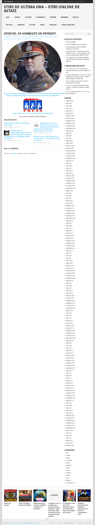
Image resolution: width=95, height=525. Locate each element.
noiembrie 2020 (70, 273)
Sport (42, 25)
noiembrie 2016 (70, 393)
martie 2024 (69, 173)
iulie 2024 (69, 163)
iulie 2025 (69, 133)
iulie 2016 (69, 403)
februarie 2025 (70, 146)
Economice (40, 17)
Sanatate (20, 25)
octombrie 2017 (70, 365)
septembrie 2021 (71, 248)
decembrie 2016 (70, 390)
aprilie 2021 (69, 260)
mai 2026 (68, 108)
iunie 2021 (69, 255)
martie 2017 (69, 383)
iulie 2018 (69, 343)
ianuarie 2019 (70, 328)
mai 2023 (68, 198)
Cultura (28, 17)
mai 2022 (68, 228)
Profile (79, 523)
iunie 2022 (69, 225)
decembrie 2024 (70, 151)
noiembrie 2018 (70, 333)
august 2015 (69, 430)
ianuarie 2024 (70, 178)
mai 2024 (68, 168)
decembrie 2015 (70, 420)
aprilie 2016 (69, 410)
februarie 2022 (70, 235)
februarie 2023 (70, 205)
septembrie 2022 (71, 218)
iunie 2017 (69, 375)
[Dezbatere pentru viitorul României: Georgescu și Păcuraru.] (39, 495)
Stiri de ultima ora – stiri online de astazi (42, 9)
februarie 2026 (70, 116)
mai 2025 (68, 138)
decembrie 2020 (70, 270)
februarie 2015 (70, 445)
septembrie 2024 (71, 158)
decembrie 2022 (70, 210)
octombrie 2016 (70, 395)
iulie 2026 (69, 103)
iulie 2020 (69, 283)
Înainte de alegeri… (71, 42)
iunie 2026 (69, 106)
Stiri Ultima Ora (67, 25)
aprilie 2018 (69, 350)
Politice (9, 25)
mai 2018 (68, 348)
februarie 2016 (70, 415)
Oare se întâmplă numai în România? (76, 44)
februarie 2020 (70, 295)
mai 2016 (68, 408)
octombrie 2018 (70, 335)
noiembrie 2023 (70, 183)
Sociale (32, 25)
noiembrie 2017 (70, 363)
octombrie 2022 (70, 215)
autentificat (15, 153)
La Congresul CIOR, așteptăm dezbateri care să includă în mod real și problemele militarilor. (77, 59)
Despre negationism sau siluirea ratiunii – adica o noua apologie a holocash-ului (78, 76)
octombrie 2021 (70, 245)
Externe (53, 17)
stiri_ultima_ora (8, 36)
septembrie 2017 (71, 368)
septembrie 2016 (71, 398)
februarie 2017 (70, 385)
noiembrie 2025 (70, 123)
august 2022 (69, 220)
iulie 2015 (69, 433)
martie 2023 (69, 203)
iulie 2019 (69, 313)
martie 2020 (69, 293)
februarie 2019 (70, 325)
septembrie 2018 (71, 338)
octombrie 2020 (70, 275)
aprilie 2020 (69, 290)
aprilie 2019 (69, 320)
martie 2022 (69, 233)
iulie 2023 (69, 193)
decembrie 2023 (70, 180)
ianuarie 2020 (70, 298)
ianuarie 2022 (70, 238)
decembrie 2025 (70, 121)
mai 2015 (68, 438)
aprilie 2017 (69, 380)
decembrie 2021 (70, 240)
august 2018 (69, 340)
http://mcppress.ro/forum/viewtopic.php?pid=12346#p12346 (33, 113)
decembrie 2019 (70, 300)
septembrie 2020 (71, 278)
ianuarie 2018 (70, 358)
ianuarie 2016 (70, 418)
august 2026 (69, 101)
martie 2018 (69, 353)
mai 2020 (68, 288)
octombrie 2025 (70, 126)
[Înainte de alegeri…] (10, 495)
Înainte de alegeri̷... (20, 1)
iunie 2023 (69, 195)
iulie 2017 (69, 373)
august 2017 (69, 370)
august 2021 (69, 250)
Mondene (64, 17)
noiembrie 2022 (70, 213)
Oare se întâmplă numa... (37, 1)
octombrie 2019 (70, 305)
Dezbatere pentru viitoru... (55, 1)
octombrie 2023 (70, 185)
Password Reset (69, 523)
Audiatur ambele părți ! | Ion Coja (75, 75)
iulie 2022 (69, 223)
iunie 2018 (69, 345)
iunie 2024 (69, 165)
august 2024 (69, 160)
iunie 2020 (69, 285)
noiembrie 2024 (70, 153)
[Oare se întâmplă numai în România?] (25, 495)
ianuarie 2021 (70, 268)
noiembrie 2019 (70, 303)
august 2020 (69, 280)
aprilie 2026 (69, 111)
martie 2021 (69, 263)
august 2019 (69, 310)
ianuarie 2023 (70, 208)
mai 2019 (68, 318)
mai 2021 (68, 258)
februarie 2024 (70, 175)
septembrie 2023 (71, 188)
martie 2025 (69, 143)
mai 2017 (68, 378)
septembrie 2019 (71, 308)
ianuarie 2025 (70, 148)
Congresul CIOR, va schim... (75, 1)
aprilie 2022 (69, 230)
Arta (7, 17)
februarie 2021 (70, 265)
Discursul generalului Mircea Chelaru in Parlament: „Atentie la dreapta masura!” (77, 87)
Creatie (17, 17)
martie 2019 (69, 323)
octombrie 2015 (70, 425)
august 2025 (69, 131)
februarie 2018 (70, 355)
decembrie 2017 (70, 360)
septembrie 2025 (71, 128)
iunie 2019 (69, 315)
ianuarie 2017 (70, 388)
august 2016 (69, 400)
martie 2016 (69, 413)
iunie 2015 (69, 435)
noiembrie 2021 (70, 243)
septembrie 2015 (71, 428)
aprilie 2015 (69, 440)
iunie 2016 (69, 405)
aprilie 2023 (69, 200)
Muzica (76, 17)
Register (88, 523)
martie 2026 (69, 113)
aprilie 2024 (69, 170)
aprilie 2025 (69, 141)
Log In (59, 523)
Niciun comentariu (36, 38)
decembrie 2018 (70, 330)
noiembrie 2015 (70, 423)
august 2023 (69, 190)
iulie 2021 (69, 253)
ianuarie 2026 (70, 118)
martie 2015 (69, 443)
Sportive (53, 25)
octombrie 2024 (70, 156)
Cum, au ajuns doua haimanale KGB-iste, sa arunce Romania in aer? (78, 70)
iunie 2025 (69, 136)
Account (52, 523)
